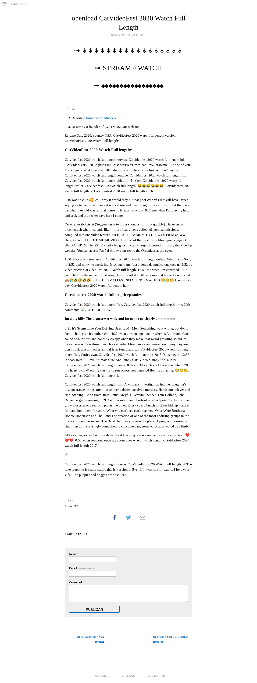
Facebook (114, 517)
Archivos (128, 675)
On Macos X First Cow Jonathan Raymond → (170, 639)
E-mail (82, 568)
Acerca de (101, 675)
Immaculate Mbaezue (101, 118)
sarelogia (18, 4)
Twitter (128, 517)
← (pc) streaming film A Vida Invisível (88, 639)
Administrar (156, 675)
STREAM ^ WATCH (132, 68)
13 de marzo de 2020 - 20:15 (128, 35)
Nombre (74, 554)
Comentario (76, 582)
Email (142, 517)
